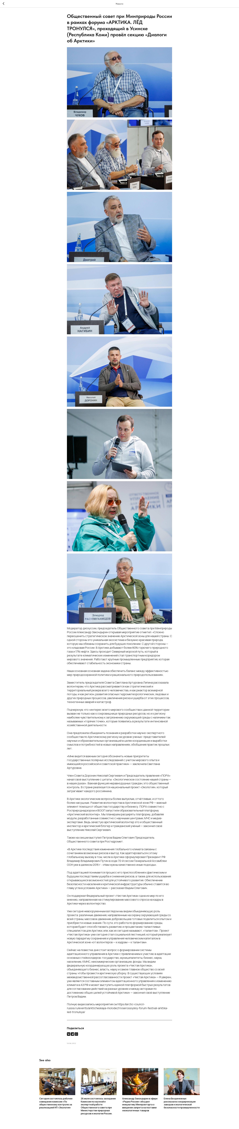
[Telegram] (72, 1034)
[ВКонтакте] (68, 1034)
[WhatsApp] (76, 1034)
